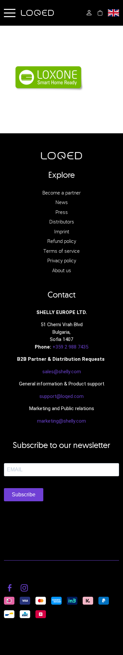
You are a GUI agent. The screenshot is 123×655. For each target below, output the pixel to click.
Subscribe (23, 494)
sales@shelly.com (61, 372)
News (61, 202)
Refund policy (61, 241)
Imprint (61, 231)
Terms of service (61, 251)
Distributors (61, 221)
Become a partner (61, 192)
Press (61, 212)
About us (61, 270)
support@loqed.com (61, 396)
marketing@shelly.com (61, 421)
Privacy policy (61, 260)
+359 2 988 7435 (70, 347)
